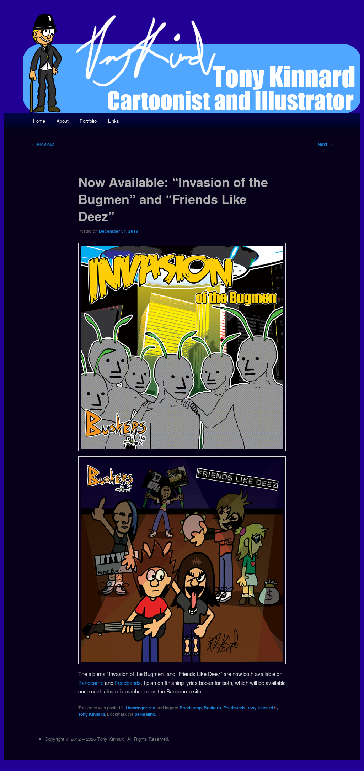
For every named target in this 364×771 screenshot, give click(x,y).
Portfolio (88, 120)
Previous (43, 144)
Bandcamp (90, 682)
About (63, 120)
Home (39, 120)
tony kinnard (260, 707)
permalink (145, 714)
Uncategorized (140, 707)
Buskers (212, 707)
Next (325, 144)
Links (113, 120)
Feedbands (128, 682)
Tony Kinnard (91, 714)
